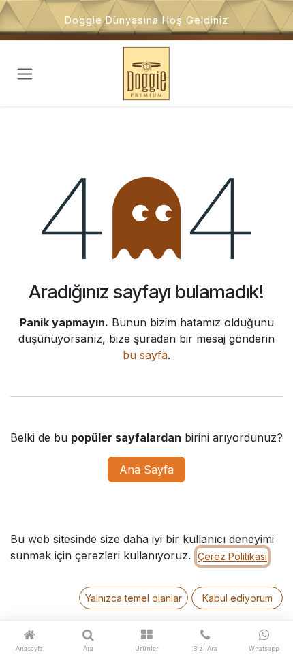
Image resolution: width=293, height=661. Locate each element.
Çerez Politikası (232, 556)
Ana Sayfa (146, 469)
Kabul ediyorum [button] (237, 598)
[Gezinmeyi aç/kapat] (25, 74)
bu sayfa (145, 355)
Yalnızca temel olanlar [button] (133, 598)
